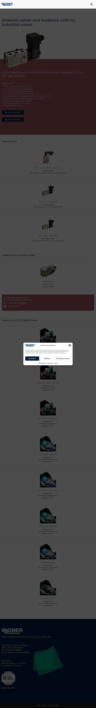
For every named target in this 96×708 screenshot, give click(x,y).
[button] (70, 345)
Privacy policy (50, 363)
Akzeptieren (32, 358)
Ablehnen (47, 358)
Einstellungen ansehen (63, 358)
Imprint (56, 363)
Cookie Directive (42, 363)
